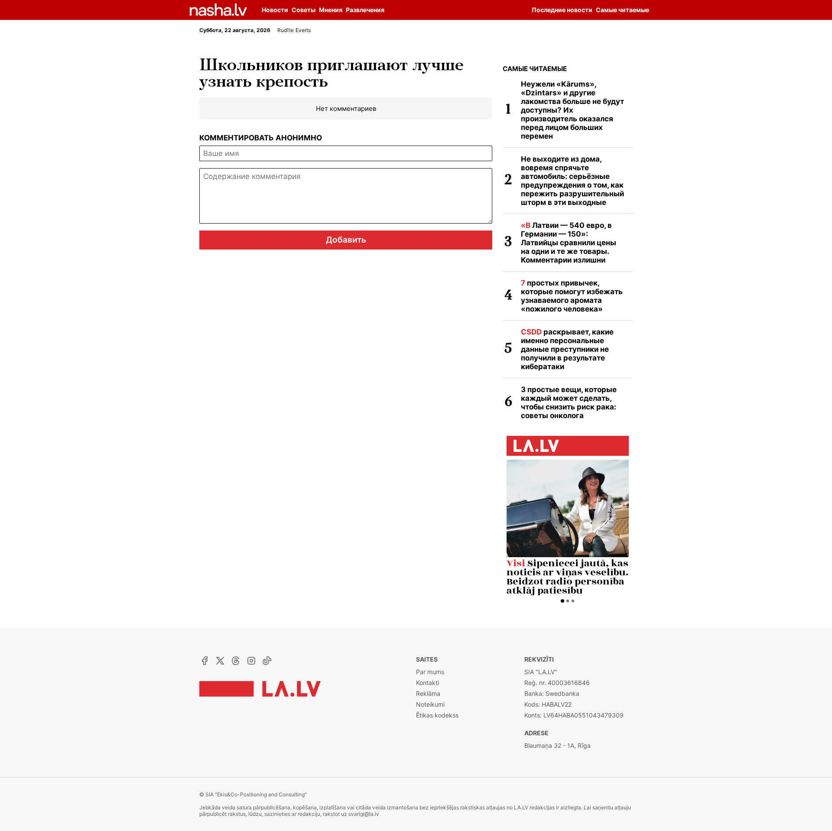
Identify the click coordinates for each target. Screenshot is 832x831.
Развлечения (365, 9)
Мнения (330, 9)
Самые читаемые (535, 69)
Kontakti (427, 682)
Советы (303, 9)
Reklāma (428, 693)
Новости (275, 9)
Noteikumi (430, 704)
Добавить (346, 240)
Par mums (430, 671)
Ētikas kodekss (437, 715)
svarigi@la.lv (363, 814)
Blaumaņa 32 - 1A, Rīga (557, 745)
